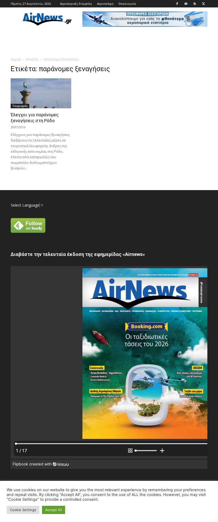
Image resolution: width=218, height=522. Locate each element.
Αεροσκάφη (105, 4)
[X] (203, 3)
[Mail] (186, 3)
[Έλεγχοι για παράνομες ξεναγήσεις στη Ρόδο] (41, 93)
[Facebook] (177, 3)
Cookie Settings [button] (23, 510)
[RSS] (195, 3)
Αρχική (16, 59)
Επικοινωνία (127, 4)
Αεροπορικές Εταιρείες (76, 4)
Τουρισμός (20, 106)
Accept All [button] (53, 510)
